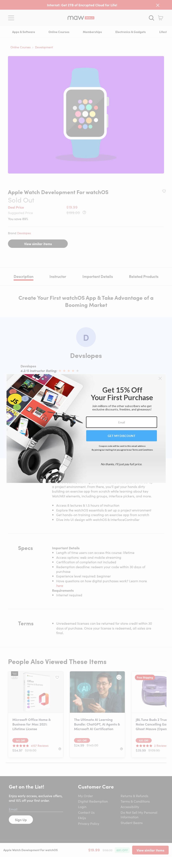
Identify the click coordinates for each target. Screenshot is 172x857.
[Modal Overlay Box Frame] (86, 428)
